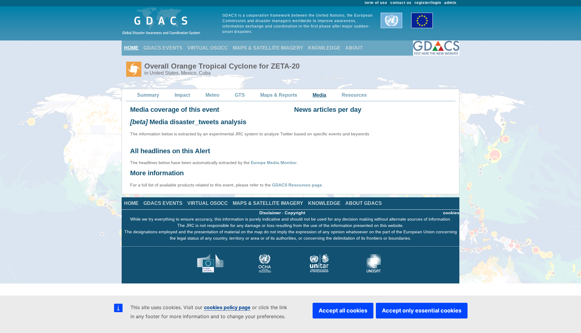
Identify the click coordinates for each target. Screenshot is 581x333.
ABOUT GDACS (363, 203)
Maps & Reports (278, 95)
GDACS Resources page (297, 185)
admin (450, 3)
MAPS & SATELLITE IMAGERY (268, 47)
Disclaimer (270, 212)
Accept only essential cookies (421, 310)
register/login (428, 3)
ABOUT (354, 47)
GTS (240, 95)
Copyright (295, 212)
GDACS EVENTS (162, 47)
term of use (376, 3)
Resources (354, 95)
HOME (131, 47)
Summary (148, 95)
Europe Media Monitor (274, 162)
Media (319, 95)
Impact (182, 95)
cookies (451, 212)
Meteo (212, 95)
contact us (401, 3)
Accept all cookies (343, 310)
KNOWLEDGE (324, 47)
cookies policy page (227, 307)
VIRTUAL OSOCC (207, 47)
